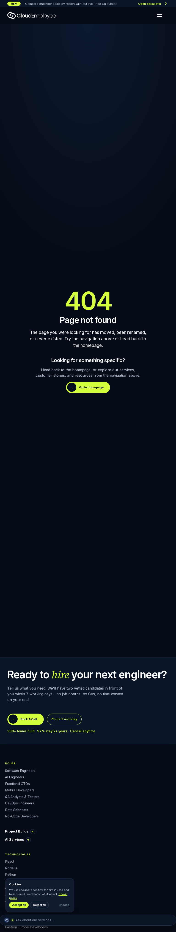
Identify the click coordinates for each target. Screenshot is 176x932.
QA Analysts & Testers (22, 797)
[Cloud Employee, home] (31, 15)
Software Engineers (20, 771)
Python (10, 874)
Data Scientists (16, 810)
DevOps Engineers (19, 803)
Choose (64, 905)
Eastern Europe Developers (26, 927)
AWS (8, 887)
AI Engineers (14, 777)
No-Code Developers (22, 816)
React (9, 861)
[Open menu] (159, 15)
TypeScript (13, 881)
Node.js (11, 868)
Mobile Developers (20, 790)
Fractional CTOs (17, 784)
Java (8, 900)
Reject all (39, 905)
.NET (9, 894)
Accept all (19, 905)
